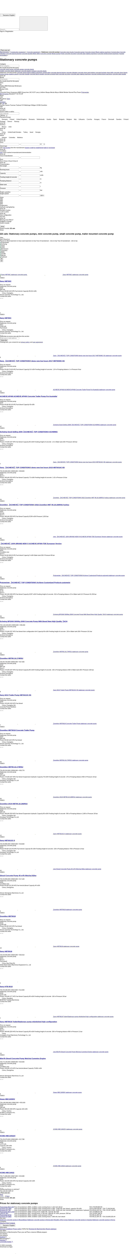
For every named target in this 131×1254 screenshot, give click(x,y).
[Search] (34, 23)
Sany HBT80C (5, 318)
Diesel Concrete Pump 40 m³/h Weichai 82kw (18, 876)
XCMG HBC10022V (7, 1136)
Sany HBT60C (5, 281)
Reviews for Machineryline (37, 1229)
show (2, 226)
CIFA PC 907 (4, 1213)
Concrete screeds (45, 53)
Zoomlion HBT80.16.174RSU (11, 658)
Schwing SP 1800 (5, 1208)
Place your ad (5, 1193)
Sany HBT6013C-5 (7, 840)
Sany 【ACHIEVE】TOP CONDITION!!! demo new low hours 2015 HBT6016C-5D (32, 467)
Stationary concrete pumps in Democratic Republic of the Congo (47, 1220)
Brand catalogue (51, 1229)
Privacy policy (17, 1229)
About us (3, 1223)
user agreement (38, 342)
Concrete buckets (27, 53)
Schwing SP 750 (5, 1210)
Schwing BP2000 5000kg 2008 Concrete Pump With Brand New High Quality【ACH (33, 621)
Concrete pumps (79, 52)
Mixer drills (36, 53)
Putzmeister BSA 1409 (7, 1212)
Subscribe (4, 340)
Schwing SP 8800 (5, 1216)
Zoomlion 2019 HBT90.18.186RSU (14, 804)
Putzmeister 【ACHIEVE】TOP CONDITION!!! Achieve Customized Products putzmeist (35, 582)
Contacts (12, 1223)
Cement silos (115, 52)
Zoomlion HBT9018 (8, 916)
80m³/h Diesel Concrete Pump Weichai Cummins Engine (23, 1058)
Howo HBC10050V (7, 1099)
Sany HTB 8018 (6, 987)
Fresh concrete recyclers (68, 53)
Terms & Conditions (6, 1229)
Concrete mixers (90, 52)
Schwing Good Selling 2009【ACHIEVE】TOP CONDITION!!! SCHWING (29, 432)
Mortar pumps (56, 53)
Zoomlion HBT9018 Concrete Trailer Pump (17, 730)
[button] (65, 40)
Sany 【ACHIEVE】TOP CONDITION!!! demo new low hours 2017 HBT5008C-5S (32, 361)
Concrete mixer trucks (67, 52)
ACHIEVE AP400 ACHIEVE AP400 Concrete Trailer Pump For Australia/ (28, 396)
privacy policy (25, 342)
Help (7, 1223)
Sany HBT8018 (6, 951)
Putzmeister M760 (5, 1215)
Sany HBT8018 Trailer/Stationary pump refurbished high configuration (28, 1022)
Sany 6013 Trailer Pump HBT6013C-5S (15, 695)
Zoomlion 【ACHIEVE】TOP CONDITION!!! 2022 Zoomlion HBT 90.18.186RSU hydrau (34, 505)
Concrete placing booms (13, 53)
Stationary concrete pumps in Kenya (103, 1220)
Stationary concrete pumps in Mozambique (13, 1220)
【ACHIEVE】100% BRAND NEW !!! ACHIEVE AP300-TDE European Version (31, 544)
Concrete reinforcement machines (108, 53)
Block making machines (103, 52)
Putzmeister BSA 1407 (7, 1207)
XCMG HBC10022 (7, 1173)
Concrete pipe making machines (87, 53)
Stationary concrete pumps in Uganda (80, 1220)
